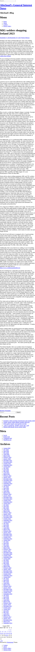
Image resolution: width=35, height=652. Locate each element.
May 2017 (6, 612)
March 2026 (6, 456)
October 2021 (7, 537)
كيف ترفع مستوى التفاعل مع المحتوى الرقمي (16, 425)
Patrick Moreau (25, 37)
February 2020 (7, 568)
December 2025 (7, 460)
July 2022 (6, 523)
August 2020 (6, 558)
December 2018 (7, 589)
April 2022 (6, 528)
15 (9, 633)
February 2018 (7, 603)
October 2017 (7, 607)
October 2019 (7, 574)
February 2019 (7, 586)
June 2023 (6, 506)
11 (2, 633)
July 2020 (6, 560)
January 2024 (7, 495)
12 (4, 633)
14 (7, 633)
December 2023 (7, 497)
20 (6, 635)
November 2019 (7, 572)
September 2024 (7, 483)
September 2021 (7, 538)
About (5, 23)
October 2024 (7, 482)
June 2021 (6, 543)
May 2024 (6, 489)
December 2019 (7, 571)
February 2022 (7, 531)
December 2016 (7, 620)
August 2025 (6, 466)
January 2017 (7, 618)
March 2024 (6, 492)
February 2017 (7, 617)
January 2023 (7, 514)
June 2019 (6, 580)
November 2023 (7, 499)
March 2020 (6, 566)
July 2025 (6, 468)
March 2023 (6, 511)
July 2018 (6, 595)
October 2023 (7, 500)
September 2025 (7, 465)
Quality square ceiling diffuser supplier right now (16, 422)
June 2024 (6, 488)
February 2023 (7, 512)
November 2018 (7, 591)
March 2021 (6, 548)
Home (5, 21)
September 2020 (7, 557)
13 (6, 633)
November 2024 (7, 480)
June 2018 (6, 597)
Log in (5, 435)
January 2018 (7, 604)
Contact (5, 24)
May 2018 (6, 598)
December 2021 (7, 534)
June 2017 (6, 611)
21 (7, 635)
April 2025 (6, 472)
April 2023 (6, 509)
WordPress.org (7, 440)
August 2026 (6, 448)
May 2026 (6, 453)
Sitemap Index (7, 650)
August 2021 (6, 540)
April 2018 (6, 600)
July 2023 (6, 505)
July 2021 (6, 541)
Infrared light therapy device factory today (14, 427)
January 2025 (7, 477)
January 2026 (7, 459)
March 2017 (6, 615)
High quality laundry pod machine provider (15, 424)
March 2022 (6, 529)
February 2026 (7, 457)
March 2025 (6, 474)
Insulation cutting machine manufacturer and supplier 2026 (19, 420)
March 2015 (6, 621)
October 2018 (7, 592)
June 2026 (6, 451)
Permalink (8, 410)
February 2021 (7, 549)
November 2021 (7, 535)
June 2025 (6, 469)
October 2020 (7, 555)
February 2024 (7, 494)
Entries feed (6, 437)
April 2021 (6, 546)
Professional (10, 642)
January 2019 (7, 588)
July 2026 (6, 449)
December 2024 (7, 479)
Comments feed (7, 438)
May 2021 (6, 545)
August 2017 (6, 609)
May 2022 (6, 526)
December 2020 (7, 552)
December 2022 (7, 515)
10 (1, 633)
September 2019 (7, 575)
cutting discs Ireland (5, 56)
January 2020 (7, 569)
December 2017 (7, 606)
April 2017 (6, 614)
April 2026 (6, 454)
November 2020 (7, 554)
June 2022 (6, 525)
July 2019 (6, 578)
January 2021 (7, 551)
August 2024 (6, 485)
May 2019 (6, 581)
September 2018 (7, 594)
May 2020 (6, 563)
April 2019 (6, 583)
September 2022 (7, 520)
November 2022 (7, 517)
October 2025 (7, 463)
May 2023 (6, 508)
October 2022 (7, 518)
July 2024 (6, 486)
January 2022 (7, 532)
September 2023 (7, 502)
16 (11, 633)
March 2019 (6, 584)
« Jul (1, 641)
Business (2, 410)
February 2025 (7, 476)
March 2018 (6, 601)
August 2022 (6, 522)
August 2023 (6, 503)
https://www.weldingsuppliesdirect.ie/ (10, 268)
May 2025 (6, 471)
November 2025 (7, 462)
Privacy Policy (7, 26)
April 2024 (6, 491)
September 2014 (7, 623)
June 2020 (6, 561)
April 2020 (6, 565)
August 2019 (6, 577)
